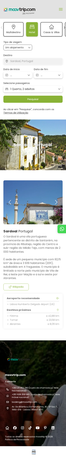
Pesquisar (33, 99)
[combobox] (33, 61)
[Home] (7, 428)
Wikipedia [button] (18, 286)
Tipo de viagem (12, 42)
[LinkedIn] (53, 428)
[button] (1, 28)
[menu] (60, 9)
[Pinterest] (45, 428)
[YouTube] (38, 428)
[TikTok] (30, 428)
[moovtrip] (18, 359)
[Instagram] (22, 428)
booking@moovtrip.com (24, 402)
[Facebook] (15, 428)
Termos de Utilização (15, 112)
